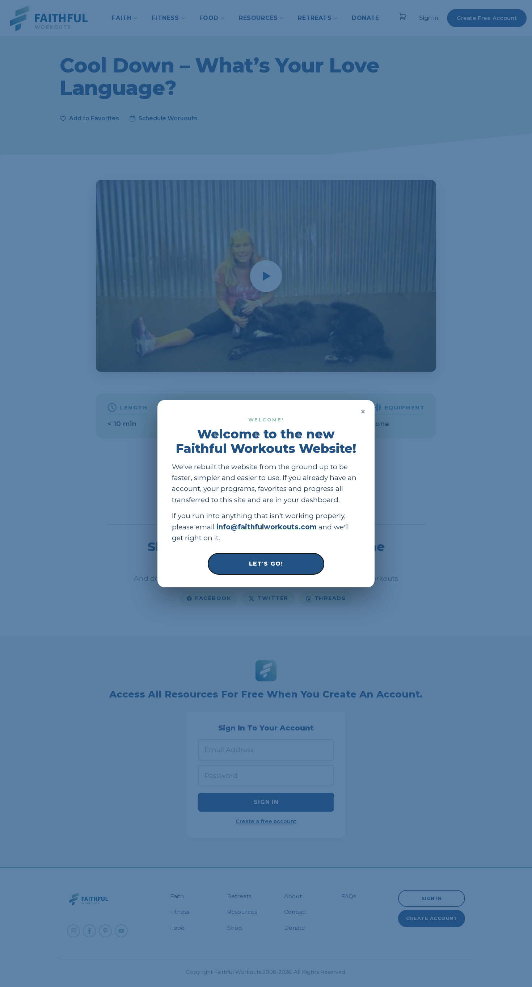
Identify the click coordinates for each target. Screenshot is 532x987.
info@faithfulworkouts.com (266, 526)
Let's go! (266, 563)
